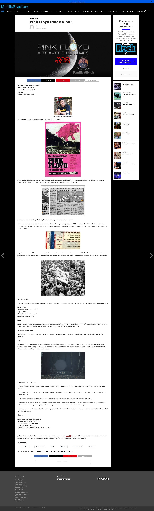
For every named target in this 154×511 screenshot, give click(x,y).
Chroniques (61, 11)
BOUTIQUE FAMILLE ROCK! (130, 508)
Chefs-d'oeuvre (19, 482)
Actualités (17, 11)
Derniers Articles (108, 509)
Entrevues (18, 491)
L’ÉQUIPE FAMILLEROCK (126, 11)
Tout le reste (18, 501)
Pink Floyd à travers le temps (63, 451)
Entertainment (19, 489)
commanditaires (19, 486)
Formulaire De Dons (116, 508)
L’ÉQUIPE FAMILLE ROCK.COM (87, 509)
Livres (52, 11)
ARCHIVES (86, 11)
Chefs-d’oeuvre (96, 11)
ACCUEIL (9, 11)
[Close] (151, 1)
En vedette (31, 451)
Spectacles (27, 11)
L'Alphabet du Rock (20, 494)
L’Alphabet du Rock (73, 11)
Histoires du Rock (111, 11)
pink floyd (48, 451)
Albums (36, 11)
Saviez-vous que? (20, 497)
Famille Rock (40, 451)
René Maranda (42, 26)
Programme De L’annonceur (92, 508)
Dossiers (44, 11)
